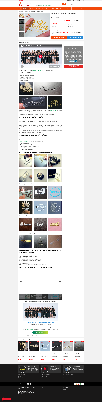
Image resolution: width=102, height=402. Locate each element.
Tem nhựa (51, 8)
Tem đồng (37, 8)
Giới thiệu (72, 0)
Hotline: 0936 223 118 (44, 391)
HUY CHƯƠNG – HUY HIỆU (77, 8)
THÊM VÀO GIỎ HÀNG (75, 37)
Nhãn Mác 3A (53, 110)
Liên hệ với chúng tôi (66, 376)
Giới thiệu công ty (21, 376)
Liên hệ (82, 0)
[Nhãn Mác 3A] (25, 6)
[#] (75, 384)
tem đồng (49, 5)
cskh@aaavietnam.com (67, 390)
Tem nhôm (25, 8)
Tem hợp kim (44, 8)
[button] (21, 281)
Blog (68, 0)
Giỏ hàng (72, 4)
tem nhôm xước (41, 5)
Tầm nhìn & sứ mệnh (21, 377)
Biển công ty (67, 8)
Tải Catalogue (77, 0)
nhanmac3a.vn (30, 329)
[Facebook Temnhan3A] (27, 384)
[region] (40, 285)
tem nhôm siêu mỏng (36, 70)
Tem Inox (31, 8)
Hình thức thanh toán (44, 376)
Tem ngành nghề (58, 8)
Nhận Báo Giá (59, 37)
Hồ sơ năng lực (65, 377)
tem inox (46, 5)
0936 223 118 (21, 0)
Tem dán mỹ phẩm (24, 141)
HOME (20, 8)
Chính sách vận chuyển (44, 377)
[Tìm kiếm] (64, 4)
